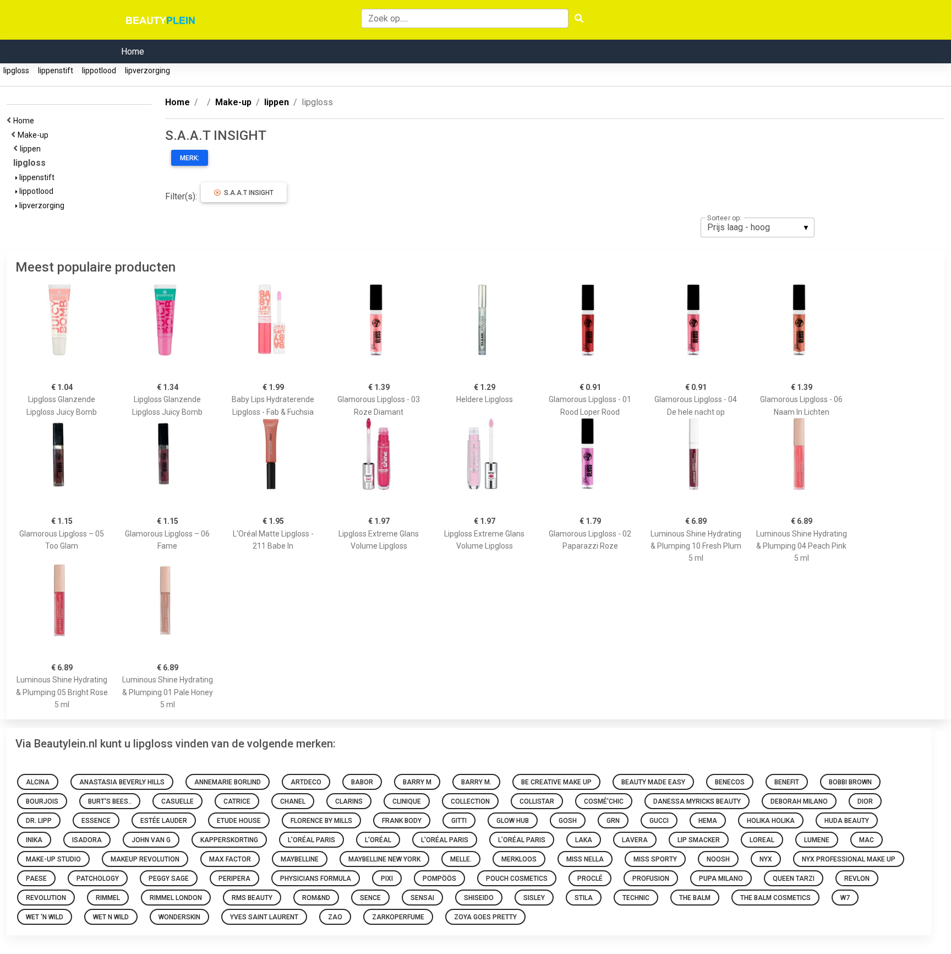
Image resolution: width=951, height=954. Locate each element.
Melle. (461, 859)
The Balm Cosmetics (775, 898)
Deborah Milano (799, 801)
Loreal (762, 840)
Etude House (239, 821)
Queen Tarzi (794, 878)
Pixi (387, 878)
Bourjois (42, 801)
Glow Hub (512, 821)
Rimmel (108, 898)
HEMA (707, 821)
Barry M (417, 782)
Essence (96, 821)
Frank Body (402, 821)
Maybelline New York (384, 859)
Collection (470, 801)
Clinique (406, 801)
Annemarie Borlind (227, 782)
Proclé (590, 878)
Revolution (46, 898)
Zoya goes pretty (485, 917)
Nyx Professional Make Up (848, 859)
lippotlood (99, 70)
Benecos (730, 782)
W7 (845, 898)
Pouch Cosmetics (517, 878)
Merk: (189, 158)
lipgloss (16, 70)
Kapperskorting (229, 840)
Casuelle (177, 801)
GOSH (568, 821)
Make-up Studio (53, 859)
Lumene (816, 840)
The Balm (694, 898)
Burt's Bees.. (110, 801)
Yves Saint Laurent (264, 917)
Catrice (236, 801)
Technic (635, 898)
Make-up (35, 135)
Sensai (422, 898)
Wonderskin (179, 917)
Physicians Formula (315, 878)
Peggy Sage (169, 878)
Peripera (234, 878)
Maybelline (300, 859)
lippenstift (55, 70)
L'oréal (378, 840)
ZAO (335, 917)
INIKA (34, 840)
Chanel (292, 801)
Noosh (718, 859)
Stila (584, 898)
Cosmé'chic (604, 801)
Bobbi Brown (850, 782)
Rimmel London (176, 898)
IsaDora (87, 840)
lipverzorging (147, 70)
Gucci (659, 821)
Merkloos (519, 859)
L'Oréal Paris (311, 840)
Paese (36, 878)
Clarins (349, 801)
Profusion (650, 878)
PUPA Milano (721, 878)
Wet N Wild (111, 917)
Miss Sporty (655, 859)
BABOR (362, 782)
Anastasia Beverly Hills (122, 782)
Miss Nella (585, 859)
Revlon (857, 878)
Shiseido (479, 898)
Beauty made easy (653, 782)
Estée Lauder (163, 821)
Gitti (459, 821)
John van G (151, 840)
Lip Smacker (698, 840)
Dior (865, 801)
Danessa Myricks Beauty (697, 801)
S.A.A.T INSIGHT (247, 193)
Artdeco (306, 782)
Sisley (534, 898)
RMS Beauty (252, 898)
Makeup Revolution (145, 859)
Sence (370, 898)
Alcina (38, 782)
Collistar (537, 801)
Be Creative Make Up (556, 782)
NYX (765, 859)
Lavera (635, 840)
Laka (583, 840)
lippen (32, 148)
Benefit (786, 782)
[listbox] (758, 227)
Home (132, 51)
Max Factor (230, 859)
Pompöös (439, 878)
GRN (613, 821)
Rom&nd (316, 898)
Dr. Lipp (39, 821)
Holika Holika (771, 821)
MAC (866, 840)
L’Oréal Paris (521, 840)
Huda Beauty (846, 821)
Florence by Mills (321, 821)
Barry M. (476, 782)
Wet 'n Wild (44, 917)
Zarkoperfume (398, 917)
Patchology (97, 878)
